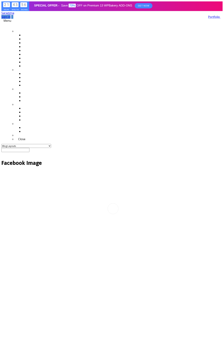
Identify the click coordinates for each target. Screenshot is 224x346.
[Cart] (12, 17)
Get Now (143, 6)
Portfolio (214, 17)
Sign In (5, 17)
